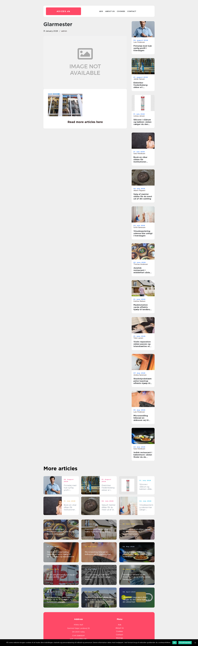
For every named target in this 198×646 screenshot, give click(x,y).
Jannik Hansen (139, 79)
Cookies (121, 11)
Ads (101, 11)
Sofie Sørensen (139, 227)
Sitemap (119, 638)
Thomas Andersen (140, 264)
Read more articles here (85, 122)
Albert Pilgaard (139, 190)
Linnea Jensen (139, 116)
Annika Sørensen (140, 375)
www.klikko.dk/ (80, 639)
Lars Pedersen (139, 42)
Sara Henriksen (139, 153)
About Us (110, 11)
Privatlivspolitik (185, 642)
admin (64, 31)
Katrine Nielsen (139, 301)
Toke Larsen (138, 338)
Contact (131, 11)
